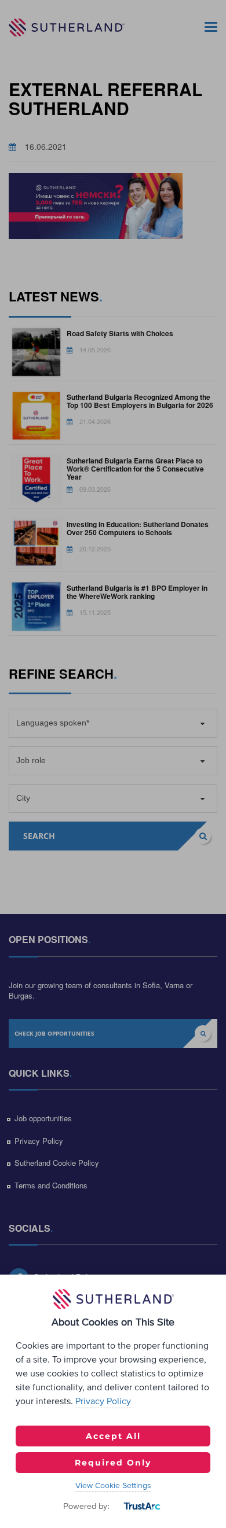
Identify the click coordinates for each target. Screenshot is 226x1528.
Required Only (113, 1462)
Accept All (113, 1436)
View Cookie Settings (113, 1486)
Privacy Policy (103, 1401)
